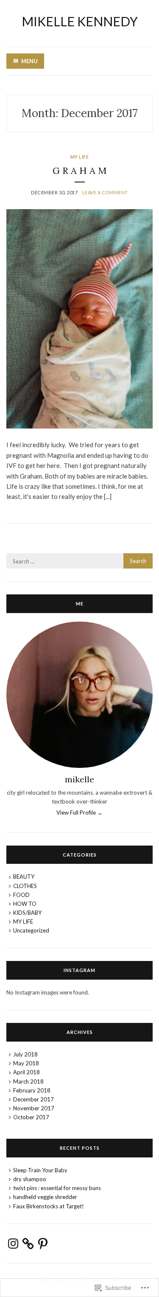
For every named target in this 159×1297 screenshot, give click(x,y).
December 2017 (33, 1099)
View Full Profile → (79, 812)
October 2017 (31, 1117)
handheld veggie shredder (45, 1196)
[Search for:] (79, 561)
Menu (29, 61)
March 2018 (28, 1081)
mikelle (79, 779)
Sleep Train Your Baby (40, 1170)
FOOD (21, 894)
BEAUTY (23, 876)
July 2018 (25, 1054)
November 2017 (33, 1108)
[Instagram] (13, 1243)
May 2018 (26, 1063)
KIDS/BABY (27, 912)
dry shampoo (29, 1179)
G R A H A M (79, 170)
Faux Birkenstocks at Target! (48, 1206)
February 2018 (31, 1090)
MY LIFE (79, 157)
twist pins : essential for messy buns (57, 1188)
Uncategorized (31, 930)
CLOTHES (25, 885)
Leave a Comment (105, 192)
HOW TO (24, 903)
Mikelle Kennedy (80, 21)
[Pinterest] (43, 1243)
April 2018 (26, 1072)
